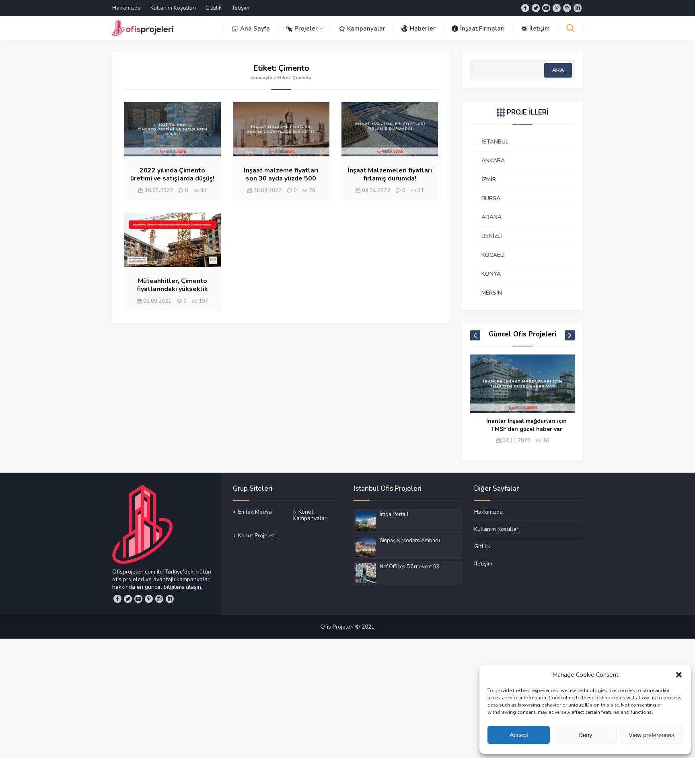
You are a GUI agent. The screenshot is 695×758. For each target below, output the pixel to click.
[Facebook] (525, 8)
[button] (679, 675)
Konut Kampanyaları (310, 515)
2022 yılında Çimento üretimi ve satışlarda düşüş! (172, 174)
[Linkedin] (578, 8)
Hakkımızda (126, 8)
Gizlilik (214, 8)
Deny (585, 734)
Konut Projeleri (257, 535)
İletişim (240, 8)
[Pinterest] (557, 8)
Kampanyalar (366, 29)
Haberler (423, 29)
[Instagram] (567, 8)
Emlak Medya (255, 512)
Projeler (306, 29)
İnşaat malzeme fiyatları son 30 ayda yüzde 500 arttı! (281, 178)
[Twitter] (536, 8)
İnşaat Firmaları (482, 29)
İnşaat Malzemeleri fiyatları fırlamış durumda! (390, 174)
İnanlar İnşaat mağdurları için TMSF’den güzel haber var (526, 425)
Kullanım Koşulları (173, 8)
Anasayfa (261, 77)
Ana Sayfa (255, 29)
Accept (519, 734)
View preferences (651, 734)
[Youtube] (546, 8)
